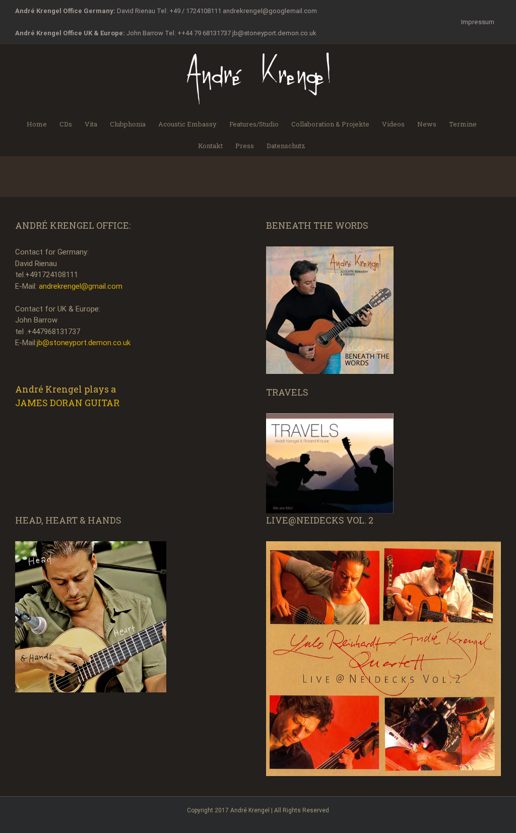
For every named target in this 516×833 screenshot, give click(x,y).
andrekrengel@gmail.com (80, 286)
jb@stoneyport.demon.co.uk (274, 33)
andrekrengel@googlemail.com (270, 11)
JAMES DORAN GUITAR (67, 403)
